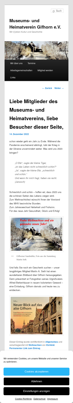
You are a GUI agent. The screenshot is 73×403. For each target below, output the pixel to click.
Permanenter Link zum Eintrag (24, 348)
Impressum (52, 398)
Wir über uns (16, 63)
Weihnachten (35, 345)
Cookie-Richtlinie (23, 398)
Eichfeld (50, 345)
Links (12, 77)
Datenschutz (39, 398)
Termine (31, 63)
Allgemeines (51, 341)
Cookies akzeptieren (36, 371)
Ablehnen (36, 381)
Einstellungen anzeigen (36, 391)
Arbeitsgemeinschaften (21, 70)
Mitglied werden (45, 70)
